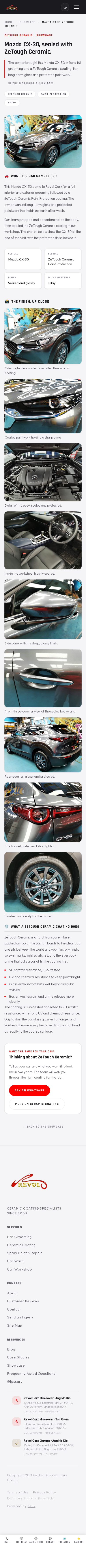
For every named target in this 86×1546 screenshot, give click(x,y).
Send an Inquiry (20, 1317)
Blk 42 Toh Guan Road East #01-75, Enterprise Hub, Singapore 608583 (45, 1426)
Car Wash (15, 1261)
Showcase (27, 22)
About (12, 1293)
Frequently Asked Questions (31, 1373)
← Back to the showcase (43, 1127)
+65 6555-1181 (52, 1411)
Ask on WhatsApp (30, 1090)
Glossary (15, 1381)
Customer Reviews (23, 1301)
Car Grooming (19, 1237)
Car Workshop (19, 1269)
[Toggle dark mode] (65, 7)
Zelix (31, 1506)
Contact (14, 1309)
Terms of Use (18, 1492)
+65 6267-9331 (53, 1432)
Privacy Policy (44, 1492)
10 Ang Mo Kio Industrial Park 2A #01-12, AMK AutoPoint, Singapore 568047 (48, 1404)
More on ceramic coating (37, 1104)
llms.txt (28, 1498)
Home (9, 22)
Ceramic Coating (21, 1245)
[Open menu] (76, 7)
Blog (11, 1349)
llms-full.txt (46, 1498)
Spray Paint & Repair (24, 1253)
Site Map (14, 1325)
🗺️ (64, 1540)
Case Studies (18, 1357)
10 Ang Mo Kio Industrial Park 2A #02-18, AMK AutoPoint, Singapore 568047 (49, 1447)
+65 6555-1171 (51, 1454)
